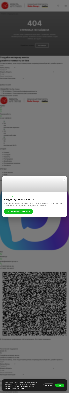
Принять (59, 385)
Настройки (48, 385)
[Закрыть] (64, 179)
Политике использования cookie (24, 386)
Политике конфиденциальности (14, 388)
